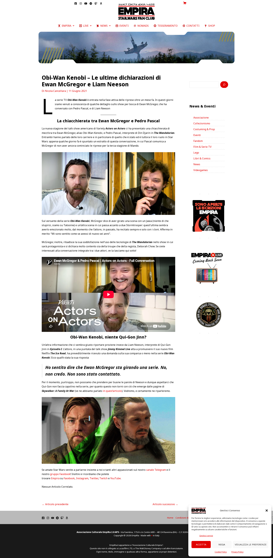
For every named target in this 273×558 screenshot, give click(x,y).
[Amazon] (66, 517)
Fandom (198, 141)
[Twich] (62, 517)
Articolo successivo (165, 504)
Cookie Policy (221, 552)
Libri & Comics (201, 158)
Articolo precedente (55, 504)
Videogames (200, 170)
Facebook (69, 478)
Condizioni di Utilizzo (186, 517)
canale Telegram (156, 470)
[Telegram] (57, 517)
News (196, 164)
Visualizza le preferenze (251, 544)
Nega (221, 544)
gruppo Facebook (60, 474)
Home (170, 517)
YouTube (115, 478)
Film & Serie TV (202, 146)
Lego (196, 152)
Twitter (94, 478)
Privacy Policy (237, 552)
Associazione (201, 117)
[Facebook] (43, 517)
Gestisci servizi (206, 535)
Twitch (103, 478)
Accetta (201, 544)
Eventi (197, 135)
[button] (266, 510)
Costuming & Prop (204, 129)
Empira (55, 478)
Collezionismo (201, 123)
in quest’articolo (112, 391)
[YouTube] (52, 517)
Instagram (82, 478)
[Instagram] (47, 517)
